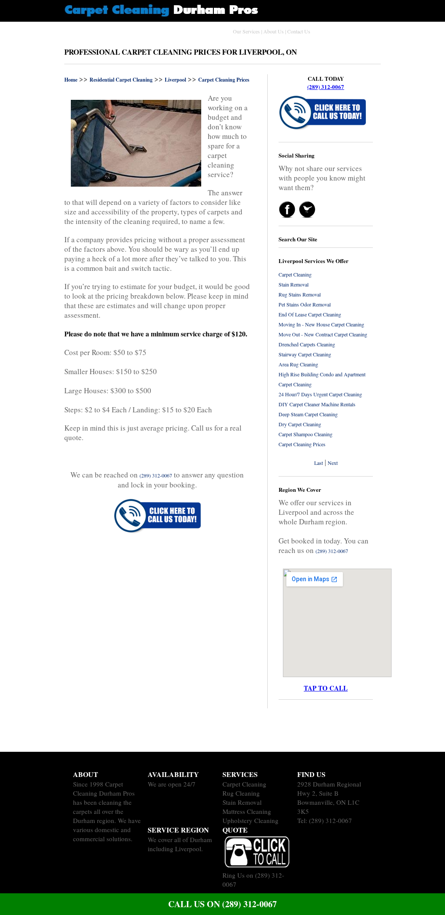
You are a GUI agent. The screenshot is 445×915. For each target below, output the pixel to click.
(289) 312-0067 (325, 86)
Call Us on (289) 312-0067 (222, 904)
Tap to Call (326, 688)
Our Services (246, 31)
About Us (273, 31)
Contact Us (298, 31)
